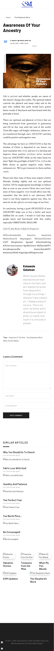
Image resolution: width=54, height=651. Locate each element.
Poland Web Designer (35, 643)
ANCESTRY (37, 134)
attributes (39, 120)
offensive (21, 202)
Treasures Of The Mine (16, 337)
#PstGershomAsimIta (12, 235)
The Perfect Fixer (12, 500)
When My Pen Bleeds (11, 341)
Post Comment (16, 415)
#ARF (5, 242)
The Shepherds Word (34, 337)
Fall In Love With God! (14, 468)
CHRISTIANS (35, 143)
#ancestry (34, 235)
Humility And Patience (15, 484)
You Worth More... (12, 515)
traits (27, 191)
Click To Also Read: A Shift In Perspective (21, 228)
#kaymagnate (26, 238)
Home (8, 17)
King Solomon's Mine (25, 641)
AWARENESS (37, 208)
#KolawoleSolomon (43, 238)
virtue (24, 150)
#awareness (46, 235)
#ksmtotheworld (10, 238)
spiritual (13, 96)
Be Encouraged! (11, 531)
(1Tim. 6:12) (40, 161)
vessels (5, 171)
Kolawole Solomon (29, 268)
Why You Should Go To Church (19, 452)
